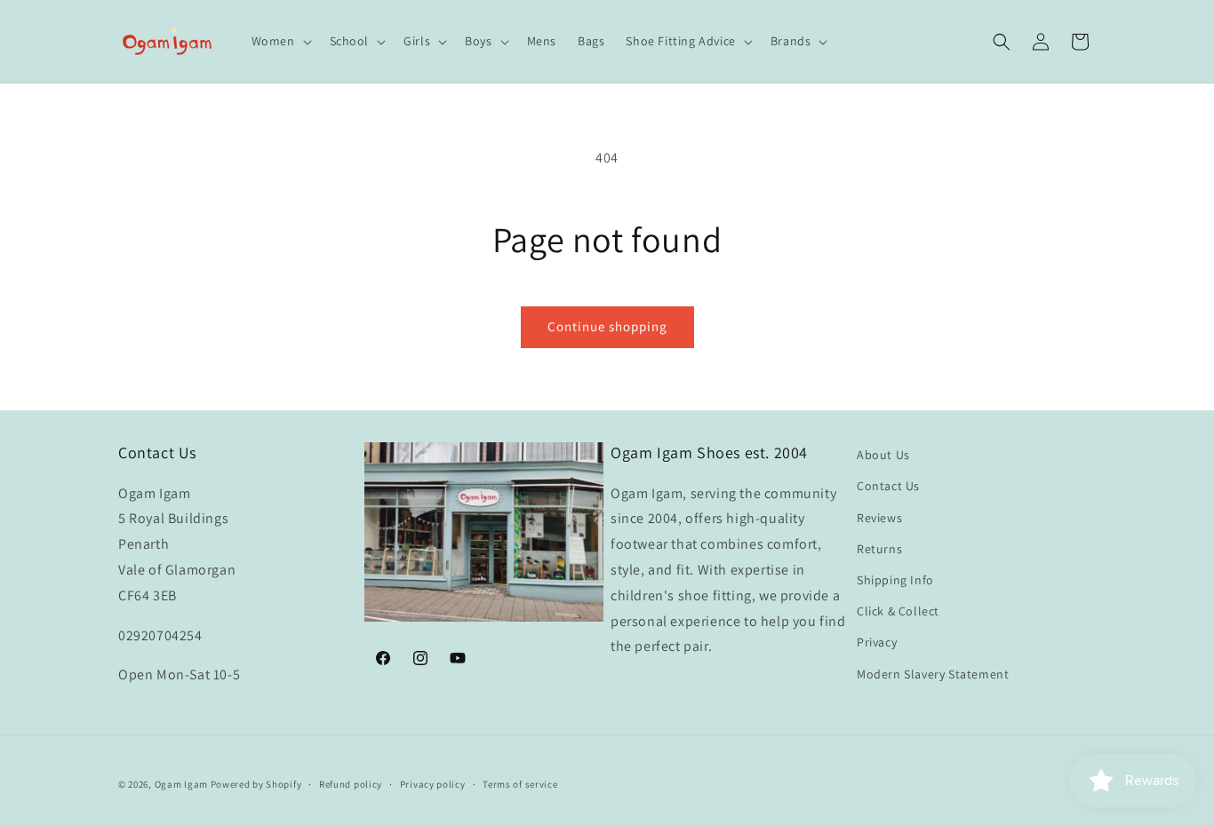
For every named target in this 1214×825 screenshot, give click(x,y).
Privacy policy (433, 783)
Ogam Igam (181, 784)
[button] (280, 40)
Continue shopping (607, 326)
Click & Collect (898, 611)
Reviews (879, 517)
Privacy (877, 642)
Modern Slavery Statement (933, 673)
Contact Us (888, 486)
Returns (879, 549)
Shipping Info (895, 580)
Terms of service (520, 783)
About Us (883, 455)
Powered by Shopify (256, 784)
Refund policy (350, 783)
